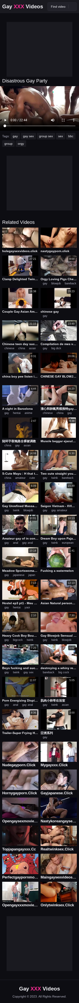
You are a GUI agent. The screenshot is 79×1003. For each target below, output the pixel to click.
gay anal (27, 542)
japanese (18, 575)
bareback (70, 283)
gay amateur (59, 510)
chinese (9, 348)
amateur (20, 477)
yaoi (27, 607)
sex (60, 136)
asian (32, 348)
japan (31, 575)
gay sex (28, 136)
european (68, 542)
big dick (56, 348)
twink (54, 477)
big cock (63, 672)
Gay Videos (22, 6)
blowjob (56, 283)
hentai (17, 413)
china (21, 348)
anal (15, 542)
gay (15, 136)
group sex (46, 136)
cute (32, 477)
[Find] (72, 6)
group (8, 143)
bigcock (18, 639)
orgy (21, 143)
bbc (70, 136)
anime (28, 413)
